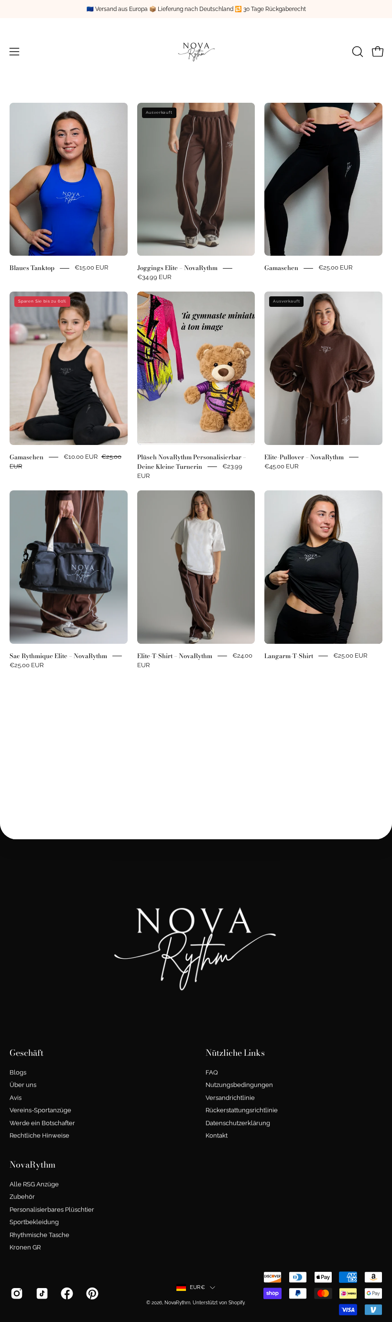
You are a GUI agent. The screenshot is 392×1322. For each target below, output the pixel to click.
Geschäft (27, 1053)
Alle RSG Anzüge (34, 1184)
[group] (196, 9)
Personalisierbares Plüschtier (52, 1209)
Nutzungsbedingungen (239, 1085)
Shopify (236, 1302)
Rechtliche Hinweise (39, 1135)
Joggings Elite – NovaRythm (177, 268)
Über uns (23, 1085)
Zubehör (22, 1196)
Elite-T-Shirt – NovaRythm (174, 656)
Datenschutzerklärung (238, 1123)
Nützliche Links (235, 1053)
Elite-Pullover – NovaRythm (304, 457)
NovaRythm (32, 1164)
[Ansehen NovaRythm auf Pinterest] (91, 1293)
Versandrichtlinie (230, 1097)
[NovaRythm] (196, 51)
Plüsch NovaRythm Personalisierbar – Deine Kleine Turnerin (191, 461)
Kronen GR (25, 1247)
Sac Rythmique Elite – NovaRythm (58, 656)
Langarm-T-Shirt (288, 656)
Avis (16, 1097)
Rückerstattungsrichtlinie (242, 1110)
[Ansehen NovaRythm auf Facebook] (66, 1293)
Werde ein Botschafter (42, 1123)
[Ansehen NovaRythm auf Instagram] (16, 1293)
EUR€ (197, 1287)
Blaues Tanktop (32, 268)
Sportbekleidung (34, 1221)
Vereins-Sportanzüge (40, 1110)
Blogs (18, 1072)
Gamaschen (281, 268)
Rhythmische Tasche (39, 1234)
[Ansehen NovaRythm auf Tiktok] (41, 1293)
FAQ (212, 1072)
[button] (356, 51)
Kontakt (217, 1135)
